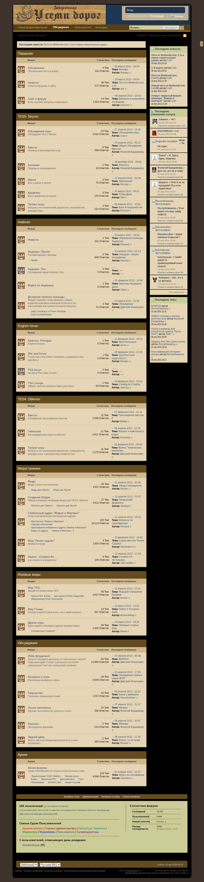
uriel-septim (127, 563)
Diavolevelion (165, 234)
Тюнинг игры (36, 204)
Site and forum (37, 353)
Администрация (90, 796)
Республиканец (167, 208)
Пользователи (83, 27)
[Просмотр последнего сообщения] (113, 66)
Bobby (123, 421)
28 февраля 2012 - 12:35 (128, 352)
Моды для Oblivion (40, 490)
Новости (33, 82)
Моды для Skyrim (62, 490)
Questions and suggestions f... (123, 357)
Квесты (32, 147)
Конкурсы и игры (39, 676)
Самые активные (131, 796)
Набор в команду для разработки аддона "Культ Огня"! (166, 331)
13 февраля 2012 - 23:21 (128, 339)
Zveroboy (125, 437)
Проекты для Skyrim (66, 505)
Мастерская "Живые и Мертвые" (47, 521)
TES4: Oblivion (29, 399)
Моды (31, 481)
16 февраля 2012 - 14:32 (129, 537)
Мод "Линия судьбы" (41, 540)
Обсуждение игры (39, 131)
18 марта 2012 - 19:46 (127, 235)
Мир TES (34, 587)
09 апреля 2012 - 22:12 (128, 691)
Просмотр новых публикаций (165, 35)
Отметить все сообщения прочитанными (84, 870)
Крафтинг (34, 192)
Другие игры (36, 622)
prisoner (125, 105)
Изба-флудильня (39, 655)
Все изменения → (177, 292)
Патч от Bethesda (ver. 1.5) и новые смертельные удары (75, 44)
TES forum (34, 369)
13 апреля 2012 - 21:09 (128, 178)
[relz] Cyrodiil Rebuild (41, 314)
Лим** (169, 334)
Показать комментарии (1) (170, 243)
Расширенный (186, 28)
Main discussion (127, 342)
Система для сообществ (167, 870)
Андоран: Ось (37, 269)
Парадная (25, 53)
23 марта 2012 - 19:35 (127, 622)
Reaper (125, 72)
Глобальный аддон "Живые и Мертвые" (53, 513)
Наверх (18, 870)
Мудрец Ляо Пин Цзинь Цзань (168, 341)
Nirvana (125, 526)
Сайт (170, 60)
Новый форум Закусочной (32, 27)
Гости (81, 828)
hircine (124, 488)
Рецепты (124, 165)
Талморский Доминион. (122, 501)
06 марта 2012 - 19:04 (127, 66)
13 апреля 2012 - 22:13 (128, 251)
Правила (142, 35)
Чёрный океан (72, 776)
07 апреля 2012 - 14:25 (128, 129)
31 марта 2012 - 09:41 (127, 191)
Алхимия (33, 165)
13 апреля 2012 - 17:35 (128, 672)
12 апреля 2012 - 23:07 (128, 496)
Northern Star (54, 782)
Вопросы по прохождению (122, 522)
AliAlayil (125, 506)
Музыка (123, 707)
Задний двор (36, 736)
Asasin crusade (72, 782)
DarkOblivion (165, 131)
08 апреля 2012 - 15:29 (127, 428)
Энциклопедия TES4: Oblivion (46, 776)
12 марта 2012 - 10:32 (127, 606)
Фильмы (123, 723)
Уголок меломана (39, 707)
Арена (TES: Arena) (40, 596)
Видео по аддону (39, 530)
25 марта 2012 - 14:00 (127, 301)
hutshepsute (165, 257)
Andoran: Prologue (40, 340)
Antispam (163, 277)
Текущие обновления (41, 524)
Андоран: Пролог (39, 251)
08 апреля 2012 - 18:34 (128, 95)
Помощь (178, 16)
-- (115, 267)
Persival (124, 210)
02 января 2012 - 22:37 (128, 772)
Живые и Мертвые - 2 (63, 530)
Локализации (37, 782)
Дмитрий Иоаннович (132, 307)
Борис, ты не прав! (129, 740)
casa (123, 135)
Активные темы (71, 796)
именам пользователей (46, 814)
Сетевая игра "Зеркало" (43, 631)
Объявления (36, 67)
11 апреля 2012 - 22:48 (128, 482)
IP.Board (184, 870)
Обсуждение (126, 304)
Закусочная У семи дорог (32, 35)
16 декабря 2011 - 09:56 (128, 161)
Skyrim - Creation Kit (41, 556)
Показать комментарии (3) (170, 287)
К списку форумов (33, 870)
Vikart (124, 289)
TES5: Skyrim (28, 116)
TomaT (162, 155)
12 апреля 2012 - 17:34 (128, 553)
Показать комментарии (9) (170, 221)
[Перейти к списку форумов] (59, 14)
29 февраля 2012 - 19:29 (128, 381)
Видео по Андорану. (41, 285)
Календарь (101, 27)
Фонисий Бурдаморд (170, 167)
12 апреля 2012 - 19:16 (128, 517)
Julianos (163, 119)
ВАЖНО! (156, 306)
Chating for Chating (129, 384)
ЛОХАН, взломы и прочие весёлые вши (165, 317)
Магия (32, 179)
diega (182, 140)
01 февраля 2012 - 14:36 (129, 280)
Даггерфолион (67, 779)
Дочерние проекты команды (46, 296)
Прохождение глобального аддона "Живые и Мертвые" (58, 527)
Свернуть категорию (137, 54)
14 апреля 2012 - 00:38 (128, 655)
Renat (123, 631)
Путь (80, 779)
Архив (34, 260)
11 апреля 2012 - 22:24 (127, 588)
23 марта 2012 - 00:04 (127, 79)
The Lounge (35, 383)
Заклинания (125, 181)
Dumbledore (132, 870)
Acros (123, 345)
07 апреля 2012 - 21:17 (128, 704)
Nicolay (124, 184)
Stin (122, 197)
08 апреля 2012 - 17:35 (128, 736)
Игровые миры (29, 574)
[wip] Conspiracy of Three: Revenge (48, 311)
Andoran (24, 222)
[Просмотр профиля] (154, 121)
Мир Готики (35, 609)
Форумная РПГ (48, 779)
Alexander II (127, 546)
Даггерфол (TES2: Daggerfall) (69, 596)
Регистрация (157, 16)
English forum (28, 326)
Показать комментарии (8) (170, 177)
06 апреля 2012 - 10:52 (128, 204)
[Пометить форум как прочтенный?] (21, 69)
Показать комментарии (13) (172, 126)
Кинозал (33, 723)
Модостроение (29, 468)
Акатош (124, 387)
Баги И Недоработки (130, 207)
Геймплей (34, 431)
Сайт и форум (37, 98)
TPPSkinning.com (133, 873)
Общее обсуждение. (130, 485)
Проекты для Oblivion (41, 505)
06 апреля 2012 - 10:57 (128, 720)
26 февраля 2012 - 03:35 (128, 444)
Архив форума (37, 767)
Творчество (35, 692)
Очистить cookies (53, 870)
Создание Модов (39, 497)
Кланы (34, 779)
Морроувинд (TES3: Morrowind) (47, 599)
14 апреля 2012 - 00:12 (128, 142)
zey (122, 88)
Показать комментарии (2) (170, 194)
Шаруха (163, 182)
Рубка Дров (125, 194)
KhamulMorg (127, 615)
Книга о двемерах (129, 694)
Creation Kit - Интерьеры (122, 558)
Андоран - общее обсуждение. (125, 256)
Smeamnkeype (31, 845)
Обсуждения (61, 27)
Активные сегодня (110, 796)
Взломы (123, 69)
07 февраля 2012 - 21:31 (128, 412)
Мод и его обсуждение (131, 775)
